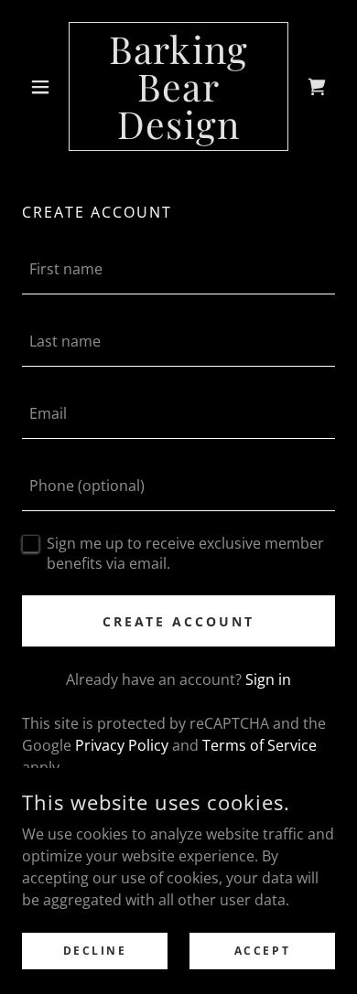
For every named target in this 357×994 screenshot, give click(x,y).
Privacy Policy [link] (121, 745)
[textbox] (178, 269)
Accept (262, 950)
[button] (45, 87)
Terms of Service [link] (259, 745)
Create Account (179, 621)
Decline (95, 950)
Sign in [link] (268, 679)
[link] (178, 86)
